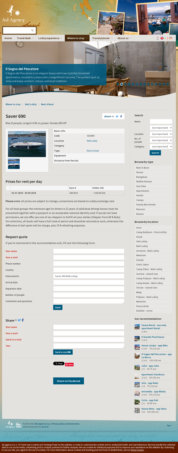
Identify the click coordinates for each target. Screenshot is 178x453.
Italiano (166, 38)
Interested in (12, 276)
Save (70, 364)
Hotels (139, 195)
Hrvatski (157, 38)
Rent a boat (93, 150)
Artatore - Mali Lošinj (147, 250)
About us (123, 38)
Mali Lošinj (31, 104)
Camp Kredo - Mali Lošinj (149, 283)
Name (137, 121)
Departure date (14, 288)
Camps (140, 200)
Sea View (141, 186)
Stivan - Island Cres (146, 287)
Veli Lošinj (141, 241)
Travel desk (24, 38)
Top (168, 425)
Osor (138, 227)
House (139, 172)
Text (8, 345)
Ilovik (139, 236)
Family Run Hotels (146, 204)
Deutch (170, 38)
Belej (138, 292)
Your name (11, 251)
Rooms (140, 213)
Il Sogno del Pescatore (22, 69)
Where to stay (75, 38)
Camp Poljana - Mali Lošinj (150, 278)
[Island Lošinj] (27, 144)
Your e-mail (12, 257)
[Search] (32, 30)
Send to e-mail (13, 339)
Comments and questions (19, 301)
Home (8, 38)
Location (139, 134)
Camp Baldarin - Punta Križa (151, 232)
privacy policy (137, 449)
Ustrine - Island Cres (147, 273)
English (162, 38)
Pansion (140, 209)
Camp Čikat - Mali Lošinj (149, 269)
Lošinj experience (48, 38)
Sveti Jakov (142, 264)
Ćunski (140, 260)
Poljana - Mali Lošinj (147, 297)
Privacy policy (58, 423)
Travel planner (101, 38)
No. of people (138, 140)
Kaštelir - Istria (144, 310)
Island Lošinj (13, 14)
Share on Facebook (68, 381)
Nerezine (141, 255)
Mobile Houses (144, 181)
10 (153, 85)
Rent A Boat (47, 104)
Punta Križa (142, 306)
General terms (73, 423)
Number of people (15, 294)
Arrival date (12, 282)
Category (139, 146)
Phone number (13, 263)
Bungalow (141, 176)
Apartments (142, 190)
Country (10, 269)
